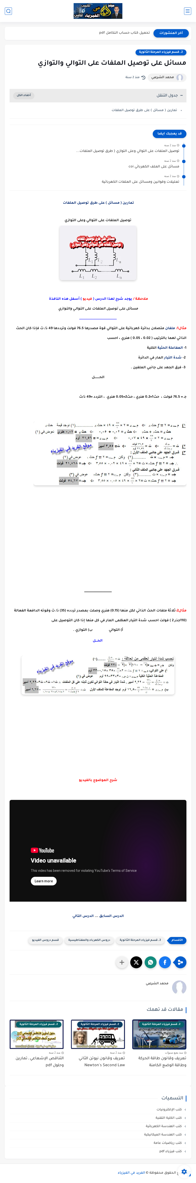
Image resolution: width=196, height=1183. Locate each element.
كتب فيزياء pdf (171, 1151)
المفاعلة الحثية (170, 348)
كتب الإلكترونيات (170, 1110)
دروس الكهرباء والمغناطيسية (89, 940)
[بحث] (8, 11)
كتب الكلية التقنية (169, 1118)
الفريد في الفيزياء (131, 1173)
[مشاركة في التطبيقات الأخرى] (122, 962)
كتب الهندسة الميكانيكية (163, 1135)
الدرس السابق (111, 916)
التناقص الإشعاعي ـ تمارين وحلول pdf (40, 1062)
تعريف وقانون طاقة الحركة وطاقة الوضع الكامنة (162, 1062)
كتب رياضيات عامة (168, 1143)
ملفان (170, 329)
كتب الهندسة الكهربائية (164, 1126)
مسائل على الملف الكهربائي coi (154, 167)
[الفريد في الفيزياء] (98, 11)
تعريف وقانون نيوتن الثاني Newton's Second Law (102, 1062)
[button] (165, 962)
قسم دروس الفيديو (45, 940)
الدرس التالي (83, 916)
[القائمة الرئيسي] (187, 11)
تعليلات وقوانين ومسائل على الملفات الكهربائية (140, 182)
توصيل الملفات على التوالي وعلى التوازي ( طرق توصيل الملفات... (127, 151)
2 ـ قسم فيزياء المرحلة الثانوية (161, 52)
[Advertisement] (98, 737)
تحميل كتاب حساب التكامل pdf (124, 33)
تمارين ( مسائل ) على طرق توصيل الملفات (144, 110)
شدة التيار (173, 358)
